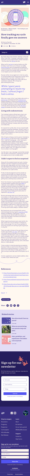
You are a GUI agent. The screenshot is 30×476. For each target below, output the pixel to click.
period (13, 61)
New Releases (4, 435)
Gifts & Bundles (5, 432)
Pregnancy (4, 424)
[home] (2, 2)
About (17, 421)
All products (4, 421)
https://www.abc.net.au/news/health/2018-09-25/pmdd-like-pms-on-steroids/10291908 (16, 286)
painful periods (5, 67)
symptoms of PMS (23, 212)
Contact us (18, 436)
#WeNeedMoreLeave (21, 429)
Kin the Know (19, 424)
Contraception (5, 429)
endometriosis (22, 101)
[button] (24, 2)
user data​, (14, 231)
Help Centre (19, 439)
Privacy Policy (10, 474)
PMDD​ (22, 183)
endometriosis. (22, 100)
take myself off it (5, 138)
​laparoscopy (4, 100)
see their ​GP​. (11, 192)
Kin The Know (4, 28)
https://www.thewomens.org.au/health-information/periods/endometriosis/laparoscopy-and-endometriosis (16, 275)
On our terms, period (21, 427)
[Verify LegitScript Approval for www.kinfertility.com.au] (25, 412)
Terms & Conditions (19, 474)
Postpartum (4, 427)
